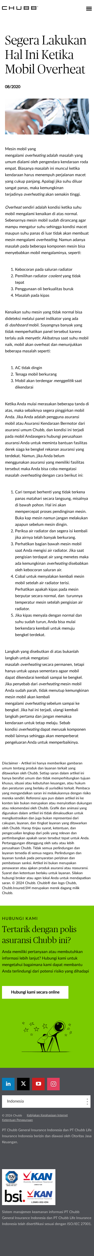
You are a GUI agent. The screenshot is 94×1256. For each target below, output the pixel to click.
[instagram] (53, 1084)
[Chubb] (20, 8)
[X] (23, 1084)
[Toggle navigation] (89, 8)
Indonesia (15, 1101)
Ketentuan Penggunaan (17, 1119)
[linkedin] (8, 1084)
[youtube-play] (38, 1084)
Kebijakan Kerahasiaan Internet (47, 1115)
